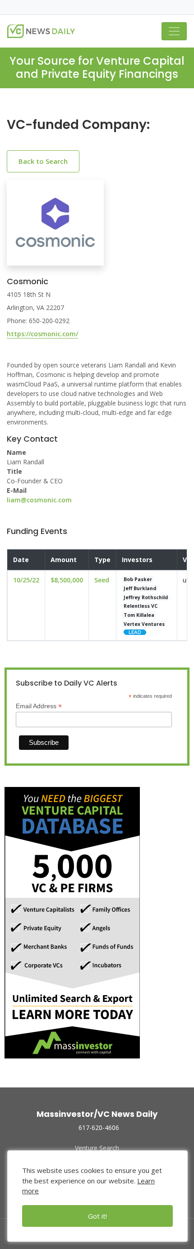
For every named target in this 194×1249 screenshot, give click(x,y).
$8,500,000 (67, 580)
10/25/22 (26, 580)
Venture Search (97, 1148)
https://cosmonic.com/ (42, 333)
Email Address (39, 706)
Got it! (97, 1215)
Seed (101, 580)
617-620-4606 (99, 1127)
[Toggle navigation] (174, 31)
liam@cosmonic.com (39, 500)
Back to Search (43, 161)
